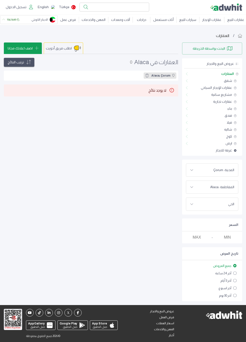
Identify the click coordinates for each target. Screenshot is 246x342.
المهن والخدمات (93, 20)
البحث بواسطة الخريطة (209, 48)
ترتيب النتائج (16, 62)
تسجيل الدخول (16, 7)
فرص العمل (166, 317)
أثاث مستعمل (163, 20)
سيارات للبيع (187, 20)
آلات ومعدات (120, 20)
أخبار (171, 335)
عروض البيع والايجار (162, 311)
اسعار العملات (165, 323)
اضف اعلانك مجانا (20, 48)
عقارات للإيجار (211, 20)
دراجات (141, 20)
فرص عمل (68, 20)
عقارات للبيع (235, 20)
